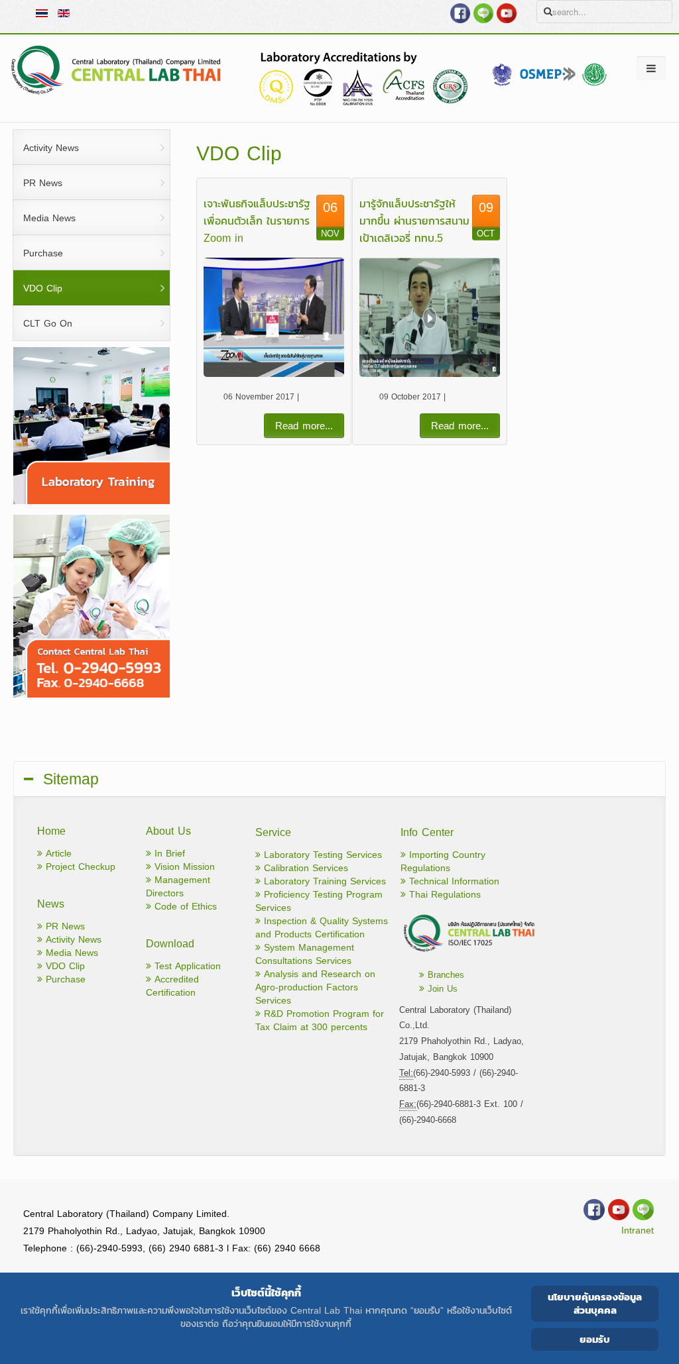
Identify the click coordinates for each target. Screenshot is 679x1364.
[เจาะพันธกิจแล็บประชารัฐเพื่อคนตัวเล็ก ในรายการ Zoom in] (273, 317)
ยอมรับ (595, 1339)
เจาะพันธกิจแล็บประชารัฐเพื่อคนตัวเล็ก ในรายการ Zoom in (257, 220)
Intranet (637, 1230)
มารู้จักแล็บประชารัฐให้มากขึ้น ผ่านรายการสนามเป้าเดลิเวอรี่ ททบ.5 (414, 220)
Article (57, 854)
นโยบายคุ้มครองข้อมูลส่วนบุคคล (595, 1303)
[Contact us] (467, 951)
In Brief (168, 854)
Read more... (304, 425)
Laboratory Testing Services (321, 855)
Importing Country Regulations (443, 861)
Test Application (186, 966)
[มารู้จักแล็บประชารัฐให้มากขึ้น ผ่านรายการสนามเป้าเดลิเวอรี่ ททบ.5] (429, 317)
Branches (444, 974)
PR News (63, 926)
